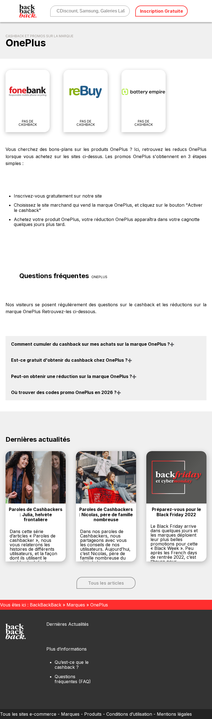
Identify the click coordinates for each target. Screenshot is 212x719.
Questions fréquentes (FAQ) (73, 679)
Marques (76, 605)
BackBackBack (45, 605)
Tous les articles (106, 583)
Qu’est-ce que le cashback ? (72, 664)
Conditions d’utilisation (129, 714)
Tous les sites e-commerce (28, 714)
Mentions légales (174, 714)
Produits (93, 714)
